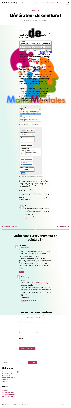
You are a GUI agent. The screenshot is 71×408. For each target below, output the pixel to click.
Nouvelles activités (7, 377)
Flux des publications (8, 392)
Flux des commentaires (8, 394)
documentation (35, 193)
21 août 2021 (34, 20)
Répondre (22, 271)
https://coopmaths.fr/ (42, 71)
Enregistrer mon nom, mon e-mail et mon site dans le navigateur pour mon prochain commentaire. (36, 344)
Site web (21, 338)
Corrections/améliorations (9, 372)
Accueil (36, 2)
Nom (20, 332)
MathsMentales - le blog (9, 2)
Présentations (43, 2)
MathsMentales (46, 66)
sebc (28, 20)
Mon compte (60, 2)
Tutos (3, 381)
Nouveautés (35, 10)
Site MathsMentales (51, 2)
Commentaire (22, 321)
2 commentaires (44, 20)
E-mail (37, 332)
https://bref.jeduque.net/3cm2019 (40, 282)
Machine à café (6, 374)
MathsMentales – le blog (12, 404)
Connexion (5, 390)
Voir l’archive (28, 218)
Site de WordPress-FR (8, 396)
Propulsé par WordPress (24, 404)
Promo (4, 379)
